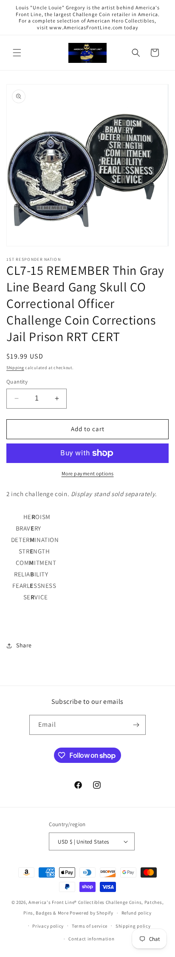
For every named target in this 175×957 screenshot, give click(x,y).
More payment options (88, 473)
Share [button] (24, 645)
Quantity (17, 381)
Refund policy (136, 913)
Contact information (91, 939)
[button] (17, 52)
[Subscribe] (136, 725)
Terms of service (89, 926)
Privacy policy (48, 926)
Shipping (15, 367)
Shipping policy (133, 926)
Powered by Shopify (91, 913)
